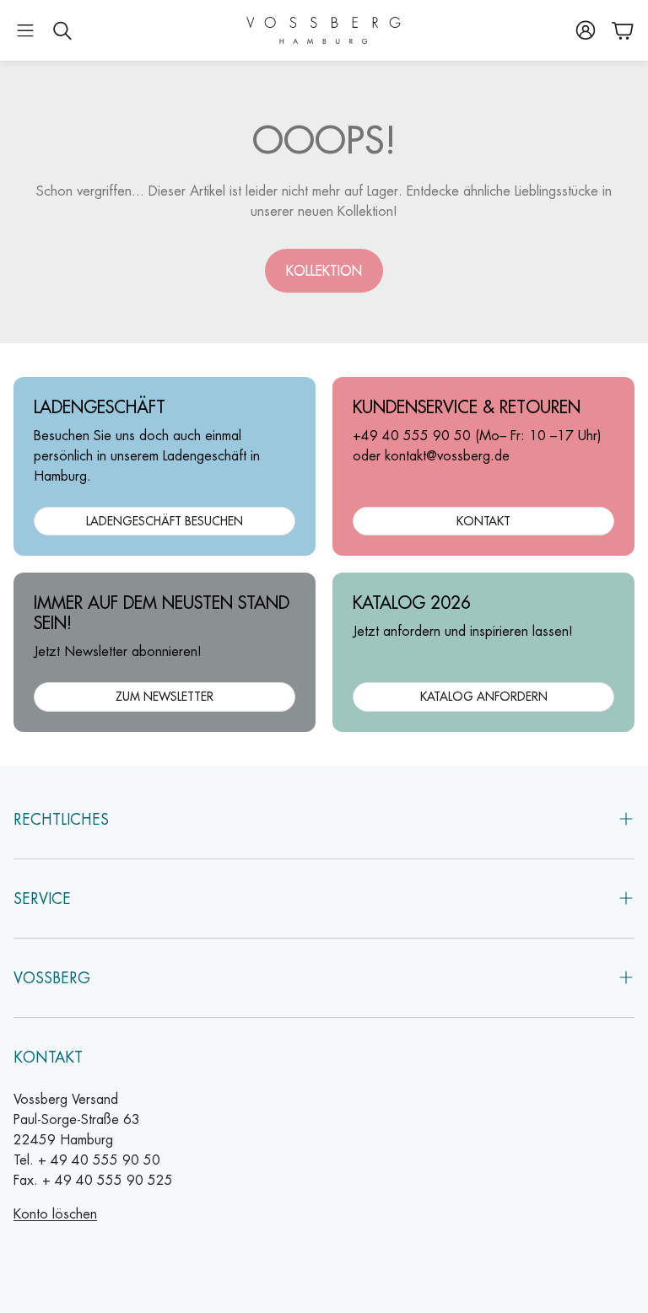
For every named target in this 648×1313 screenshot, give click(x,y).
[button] (25, 30)
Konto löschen (55, 1214)
